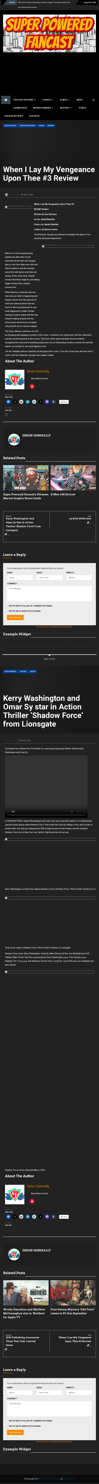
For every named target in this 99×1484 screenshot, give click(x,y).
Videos (63, 95)
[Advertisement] (49, 69)
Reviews (65, 103)
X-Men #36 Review (63, 489)
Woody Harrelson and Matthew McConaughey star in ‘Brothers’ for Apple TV (24, 1308)
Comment (12, 579)
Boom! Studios (10, 121)
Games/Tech (20, 103)
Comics (46, 95)
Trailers (23, 666)
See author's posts (39, 373)
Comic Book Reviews (27, 121)
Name (10, 568)
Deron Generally (14, 190)
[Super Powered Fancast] (5, 95)
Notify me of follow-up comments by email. (31, 601)
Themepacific (69, 1474)
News (79, 95)
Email (40, 568)
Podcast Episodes (23, 95)
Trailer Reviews (13, 111)
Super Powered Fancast (50, 1474)
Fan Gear (34, 111)
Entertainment (42, 103)
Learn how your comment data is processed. (54, 622)
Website (70, 568)
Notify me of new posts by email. (25, 606)
